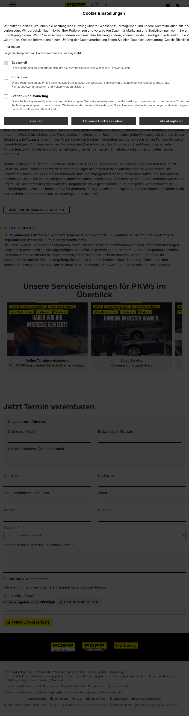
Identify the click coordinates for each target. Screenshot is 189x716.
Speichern (36, 121)
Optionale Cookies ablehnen (103, 121)
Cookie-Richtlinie (177, 39)
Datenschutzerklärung (147, 39)
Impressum (12, 46)
